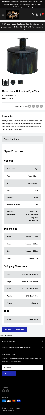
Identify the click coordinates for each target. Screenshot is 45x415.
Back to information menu (14, 329)
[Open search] (33, 14)
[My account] (37, 14)
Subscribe (9, 374)
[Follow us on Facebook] (3, 390)
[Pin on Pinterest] (33, 106)
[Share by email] (41, 106)
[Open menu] (3, 14)
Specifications (11, 139)
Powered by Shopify (8, 410)
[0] (41, 14)
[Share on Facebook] (29, 106)
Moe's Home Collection (10, 96)
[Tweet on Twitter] (37, 106)
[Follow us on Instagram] (7, 390)
